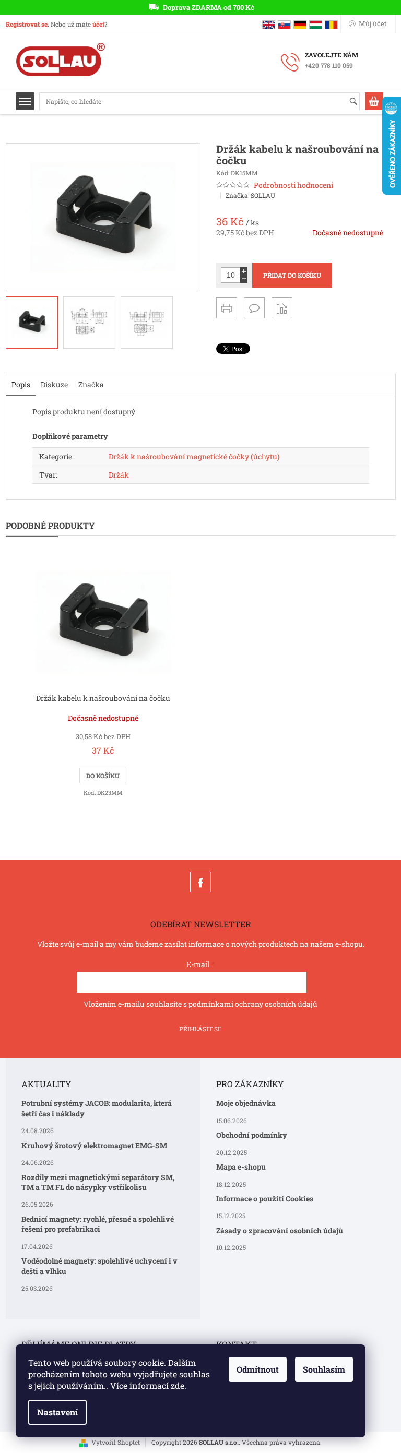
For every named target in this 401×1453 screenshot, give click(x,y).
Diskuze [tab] (54, 384)
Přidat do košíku (292, 275)
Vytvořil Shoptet (115, 1442)
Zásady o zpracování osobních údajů (279, 1230)
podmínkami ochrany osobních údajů (252, 1004)
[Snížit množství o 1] (243, 279)
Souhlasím (324, 1369)
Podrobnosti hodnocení (293, 185)
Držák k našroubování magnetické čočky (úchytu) (194, 456)
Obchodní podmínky (251, 1135)
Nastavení (57, 1412)
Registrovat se (27, 24)
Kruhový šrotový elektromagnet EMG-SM (94, 1145)
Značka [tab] (91, 384)
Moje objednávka (246, 1103)
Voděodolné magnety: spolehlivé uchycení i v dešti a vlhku (99, 1266)
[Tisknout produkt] (226, 307)
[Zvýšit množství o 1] (243, 271)
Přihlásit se (200, 1029)
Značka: (250, 195)
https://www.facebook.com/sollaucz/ (200, 882)
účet (98, 24)
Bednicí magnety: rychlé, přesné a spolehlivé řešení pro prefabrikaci (97, 1224)
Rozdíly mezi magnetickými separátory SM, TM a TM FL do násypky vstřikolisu (97, 1182)
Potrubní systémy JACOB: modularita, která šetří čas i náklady (96, 1108)
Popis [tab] (20, 384)
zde (177, 1385)
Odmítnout (258, 1369)
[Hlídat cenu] (282, 307)
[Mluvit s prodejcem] (254, 307)
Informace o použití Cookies (264, 1199)
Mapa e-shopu (241, 1167)
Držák (119, 475)
